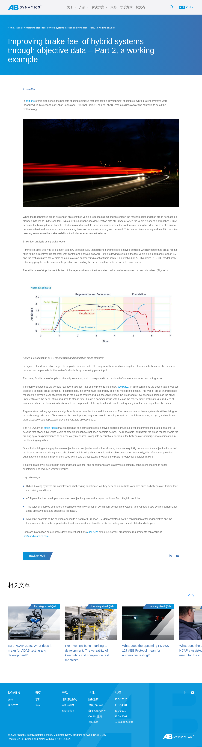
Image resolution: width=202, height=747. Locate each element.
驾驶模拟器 (68, 710)
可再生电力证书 (124, 722)
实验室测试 (68, 705)
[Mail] (177, 556)
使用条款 (93, 722)
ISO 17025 (121, 699)
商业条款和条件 (97, 710)
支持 (113, 7)
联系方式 (126, 7)
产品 (82, 7)
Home (11, 27)
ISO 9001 (120, 710)
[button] (189, 595)
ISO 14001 (121, 705)
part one (30, 101)
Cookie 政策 (95, 716)
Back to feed (37, 555)
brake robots (51, 428)
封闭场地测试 (69, 699)
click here (92, 532)
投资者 (140, 7)
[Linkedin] (170, 555)
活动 (37, 705)
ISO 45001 (121, 716)
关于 (70, 7)
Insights (20, 27)
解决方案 (98, 7)
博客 (37, 699)
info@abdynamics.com (35, 536)
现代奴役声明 (96, 705)
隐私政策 (93, 699)
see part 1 (123, 386)
